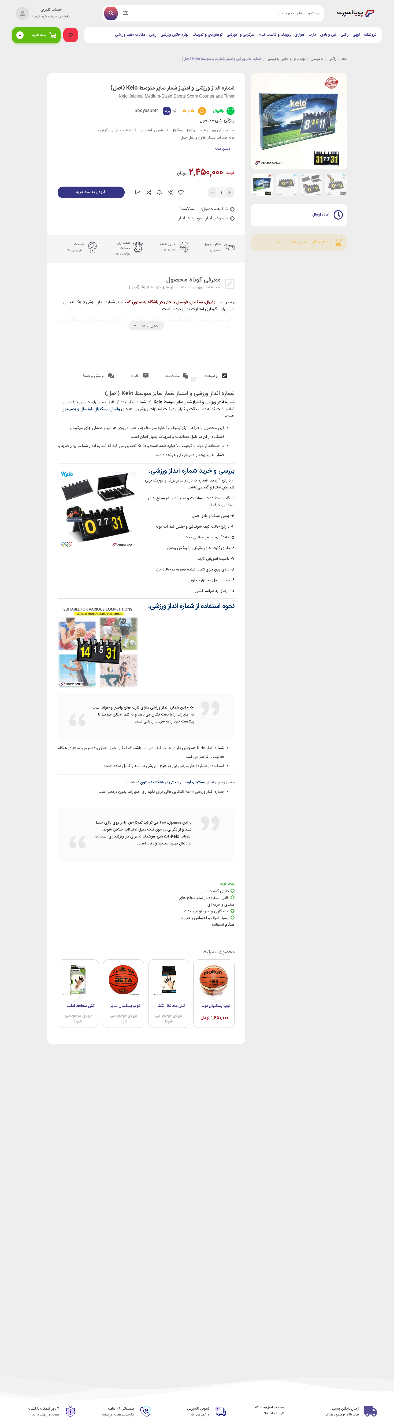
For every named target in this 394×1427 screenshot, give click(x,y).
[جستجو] (111, 13)
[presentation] (261, 121)
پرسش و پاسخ (94, 376)
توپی (356, 35)
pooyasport (147, 110)
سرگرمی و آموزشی (241, 35)
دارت (312, 35)
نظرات (135, 376)
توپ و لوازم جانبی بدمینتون (286, 59)
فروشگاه (370, 35)
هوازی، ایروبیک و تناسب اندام (281, 35)
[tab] (216, 375)
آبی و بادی (328, 35)
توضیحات (212, 376)
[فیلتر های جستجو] (125, 13)
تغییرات (138, 192)
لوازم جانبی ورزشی (174, 35)
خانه (344, 59)
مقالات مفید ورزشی (130, 35)
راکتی (344, 35)
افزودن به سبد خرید (91, 192)
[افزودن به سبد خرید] (203, 1012)
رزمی (153, 35)
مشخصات (173, 376)
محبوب (181, 192)
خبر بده (159, 192)
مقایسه (148, 192)
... (225, 149)
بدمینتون (317, 59)
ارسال (170, 192)
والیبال (218, 110)
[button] (70, 35)
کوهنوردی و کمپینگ (207, 35)
